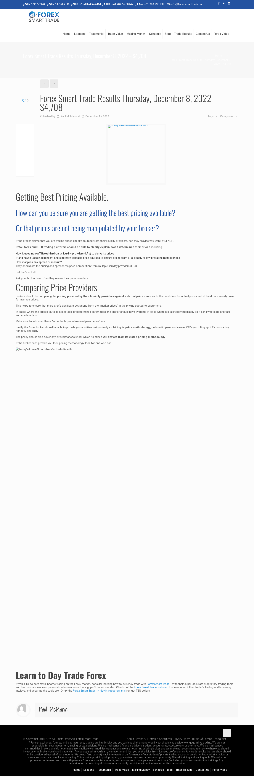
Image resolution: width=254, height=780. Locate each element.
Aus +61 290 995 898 (151, 4)
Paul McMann (69, 116)
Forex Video (220, 769)
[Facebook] (219, 3)
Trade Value (122, 769)
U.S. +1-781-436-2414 (87, 4)
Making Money (141, 769)
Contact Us (202, 769)
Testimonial (104, 769)
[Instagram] (229, 3)
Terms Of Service (202, 739)
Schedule (158, 769)
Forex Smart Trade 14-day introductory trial (99, 690)
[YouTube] (224, 3)
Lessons (88, 769)
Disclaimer (220, 739)
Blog (170, 769)
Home (219, 55)
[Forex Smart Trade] (44, 17)
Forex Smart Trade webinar (150, 687)
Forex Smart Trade (158, 684)
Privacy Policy (182, 739)
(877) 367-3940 (35, 4)
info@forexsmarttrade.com (187, 4)
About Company (136, 739)
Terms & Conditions (160, 739)
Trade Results (184, 769)
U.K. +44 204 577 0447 (119, 4)
